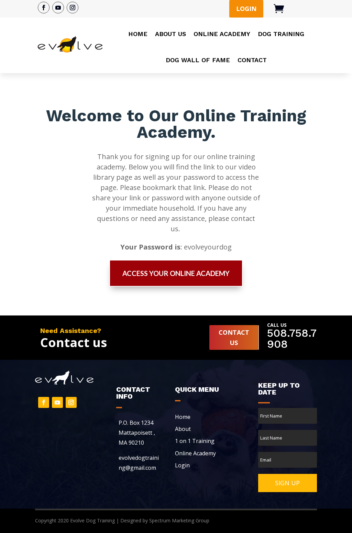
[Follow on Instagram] (72, 7)
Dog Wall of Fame (198, 60)
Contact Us (176, 313)
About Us (170, 33)
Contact (252, 60)
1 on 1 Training (194, 441)
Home (137, 33)
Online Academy (222, 33)
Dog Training (281, 33)
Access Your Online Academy (176, 273)
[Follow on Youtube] (58, 7)
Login (246, 8)
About (183, 429)
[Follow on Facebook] (44, 7)
